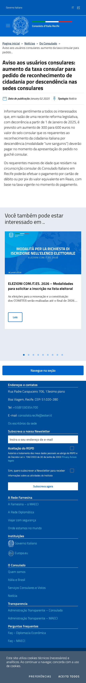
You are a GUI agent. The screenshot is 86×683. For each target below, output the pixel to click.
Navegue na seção (43, 370)
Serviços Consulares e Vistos (27, 587)
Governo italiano (14, 7)
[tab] (24, 355)
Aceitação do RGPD (21, 448)
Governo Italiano (25, 543)
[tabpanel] (43, 291)
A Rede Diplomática (21, 512)
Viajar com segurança (22, 520)
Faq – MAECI (16, 640)
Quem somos (16, 571)
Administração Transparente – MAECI (33, 618)
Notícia (12, 595)
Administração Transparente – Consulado (35, 610)
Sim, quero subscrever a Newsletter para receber (36, 470)
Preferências (40, 676)
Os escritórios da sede (22, 423)
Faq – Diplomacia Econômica (27, 632)
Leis (17, 317)
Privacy (65, 457)
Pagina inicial (11, 43)
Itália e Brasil (16, 579)
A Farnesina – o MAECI (23, 504)
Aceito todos (69, 676)
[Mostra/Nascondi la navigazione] (8, 25)
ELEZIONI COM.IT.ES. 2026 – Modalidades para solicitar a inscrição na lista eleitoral (40, 286)
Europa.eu (21, 553)
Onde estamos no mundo (25, 528)
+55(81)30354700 (25, 407)
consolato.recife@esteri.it (35, 415)
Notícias (29, 43)
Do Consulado (48, 43)
